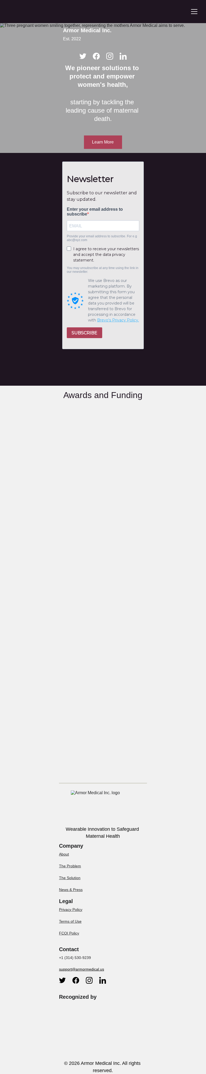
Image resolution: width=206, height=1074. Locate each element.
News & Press (71, 889)
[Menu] (194, 11)
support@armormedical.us (81, 969)
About (64, 854)
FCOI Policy (69, 933)
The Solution (69, 878)
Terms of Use (70, 921)
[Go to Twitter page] (82, 56)
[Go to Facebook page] (96, 56)
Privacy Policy (70, 909)
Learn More (103, 142)
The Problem (70, 866)
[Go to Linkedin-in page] (123, 56)
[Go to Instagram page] (109, 56)
